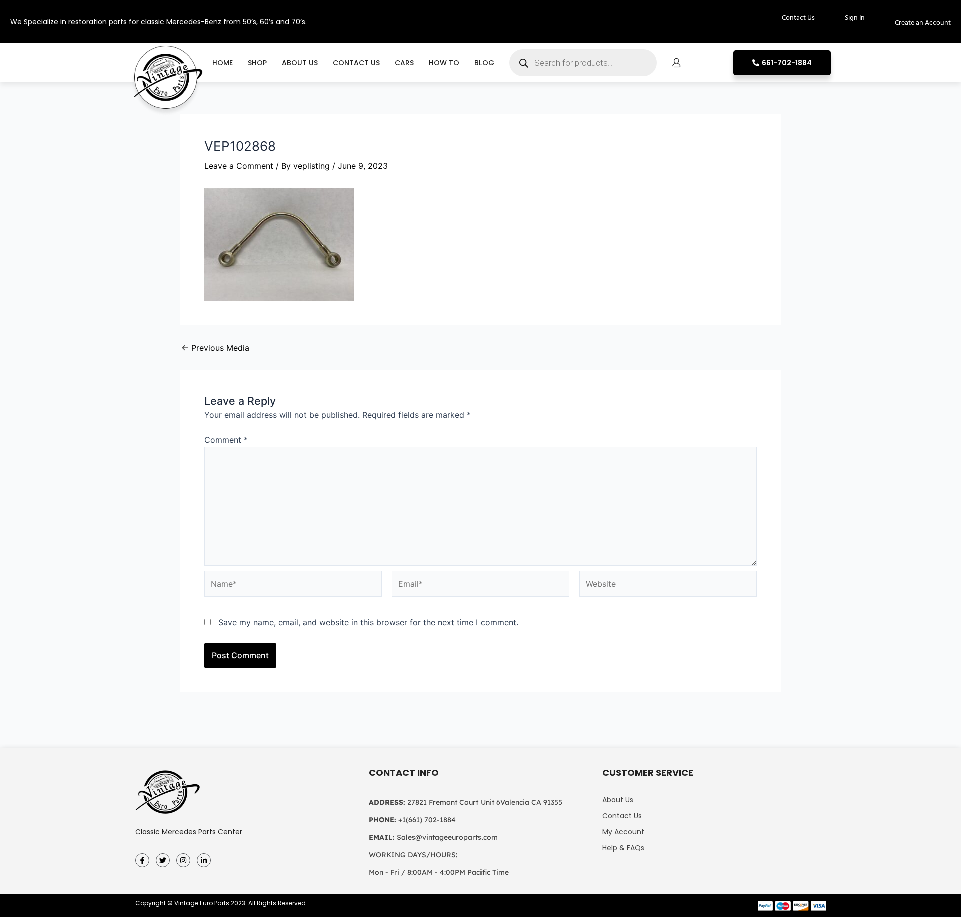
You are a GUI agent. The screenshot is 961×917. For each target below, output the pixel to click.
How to (444, 63)
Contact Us (356, 63)
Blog (484, 63)
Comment (226, 440)
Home (222, 63)
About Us (300, 63)
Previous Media (215, 348)
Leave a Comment (238, 166)
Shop (257, 63)
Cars (404, 63)
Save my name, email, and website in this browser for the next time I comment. (368, 622)
